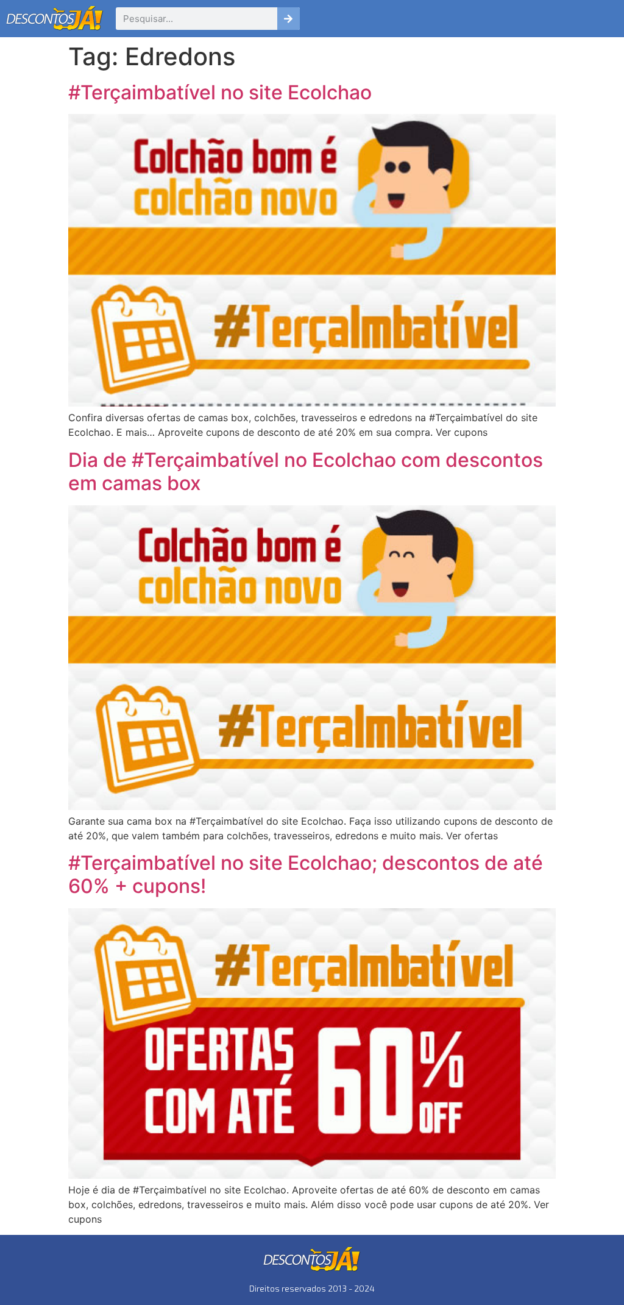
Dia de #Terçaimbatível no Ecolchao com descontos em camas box (305, 471)
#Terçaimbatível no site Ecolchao (220, 92)
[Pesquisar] (288, 18)
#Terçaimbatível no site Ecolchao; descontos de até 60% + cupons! (305, 874)
